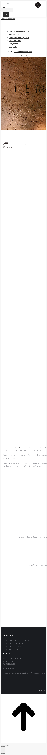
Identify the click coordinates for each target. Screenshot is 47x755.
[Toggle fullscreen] (6, 745)
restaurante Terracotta (14, 447)
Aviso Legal (42, 690)
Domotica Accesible (14, 646)
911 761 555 (10, 52)
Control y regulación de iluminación (20, 640)
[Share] (4, 745)
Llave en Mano (13, 649)
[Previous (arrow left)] (2, 750)
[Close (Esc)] (2, 745)
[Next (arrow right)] (4, 750)
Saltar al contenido (8, 19)
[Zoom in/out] (8, 745)
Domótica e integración (16, 643)
